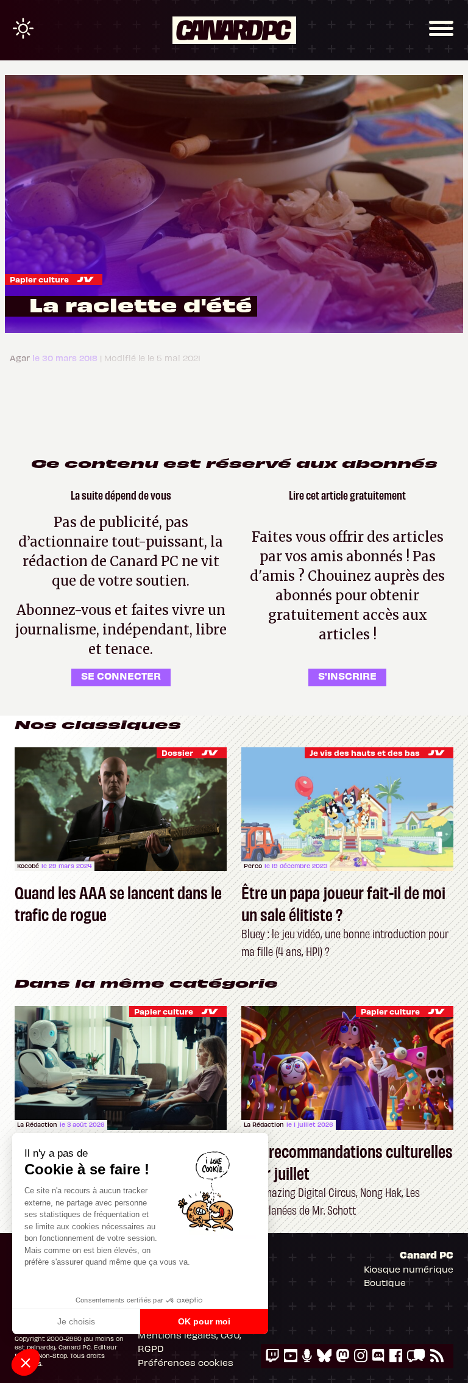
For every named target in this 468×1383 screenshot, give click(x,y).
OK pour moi (204, 1321)
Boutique (385, 1282)
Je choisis (76, 1321)
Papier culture (39, 279)
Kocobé (28, 865)
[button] (25, 1362)
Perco (253, 865)
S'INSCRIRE (347, 675)
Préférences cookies (185, 1362)
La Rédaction (37, 1124)
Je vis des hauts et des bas (365, 752)
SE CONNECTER (121, 675)
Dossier (177, 752)
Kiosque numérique (408, 1268)
